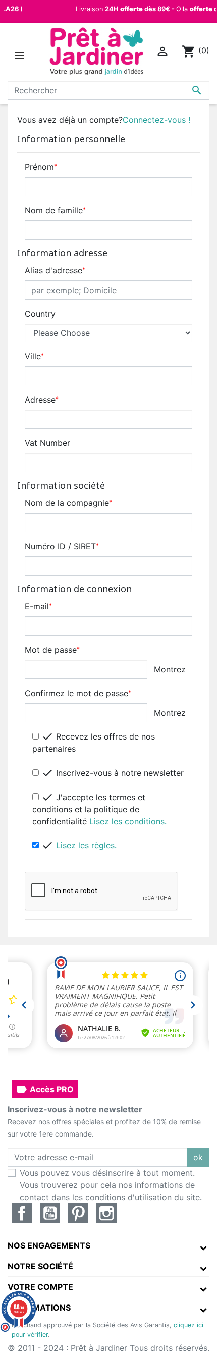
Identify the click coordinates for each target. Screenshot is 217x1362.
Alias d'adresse (55, 270)
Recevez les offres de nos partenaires (93, 742)
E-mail (38, 606)
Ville (34, 356)
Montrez (170, 669)
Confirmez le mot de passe (78, 693)
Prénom (41, 167)
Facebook (22, 1213)
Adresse (42, 399)
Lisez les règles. (86, 845)
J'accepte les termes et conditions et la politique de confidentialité (99, 808)
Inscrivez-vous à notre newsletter (112, 773)
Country (40, 314)
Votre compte (40, 1287)
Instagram (106, 1213)
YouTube (50, 1213)
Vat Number (47, 443)
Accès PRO (45, 1089)
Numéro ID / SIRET (62, 546)
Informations (39, 1307)
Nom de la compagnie (68, 503)
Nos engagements (49, 1245)
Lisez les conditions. (128, 821)
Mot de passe (52, 650)
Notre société (40, 1266)
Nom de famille (55, 210)
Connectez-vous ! (156, 120)
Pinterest (78, 1213)
